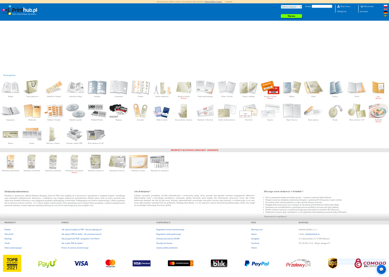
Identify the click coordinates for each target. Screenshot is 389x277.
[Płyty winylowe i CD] (356, 117)
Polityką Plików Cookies (213, 2)
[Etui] (378, 94)
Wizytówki (9, 234)
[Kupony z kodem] (270, 94)
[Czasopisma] (118, 94)
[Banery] (10, 141)
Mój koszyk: (368, 6)
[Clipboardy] (32, 117)
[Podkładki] (378, 117)
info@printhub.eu (312, 234)
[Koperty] (270, 117)
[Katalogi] (97, 94)
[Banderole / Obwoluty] (205, 117)
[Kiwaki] (335, 117)
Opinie (254, 234)
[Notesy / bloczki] (227, 94)
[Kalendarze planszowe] (95, 168)
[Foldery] (335, 94)
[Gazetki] (140, 94)
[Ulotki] (313, 94)
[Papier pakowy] (313, 117)
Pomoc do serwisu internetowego (75, 248)
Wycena (291, 16)
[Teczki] (356, 94)
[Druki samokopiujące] (205, 94)
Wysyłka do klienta (164, 243)
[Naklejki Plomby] (97, 117)
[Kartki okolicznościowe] (227, 117)
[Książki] (10, 94)
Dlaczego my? (257, 229)
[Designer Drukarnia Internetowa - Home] (20, 10)
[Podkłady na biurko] (138, 168)
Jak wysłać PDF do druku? (72, 243)
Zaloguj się (341, 11)
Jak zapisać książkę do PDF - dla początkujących (82, 229)
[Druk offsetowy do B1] (95, 141)
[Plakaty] (291, 94)
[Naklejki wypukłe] (75, 117)
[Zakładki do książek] (54, 94)
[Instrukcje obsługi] (75, 94)
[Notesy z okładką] (248, 94)
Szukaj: (308, 6)
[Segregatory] (10, 117)
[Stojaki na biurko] (183, 94)
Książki (8, 229)
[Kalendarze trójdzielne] (53, 168)
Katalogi (8, 238)
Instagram (255, 238)
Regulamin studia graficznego (168, 234)
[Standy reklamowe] (162, 94)
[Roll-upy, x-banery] (53, 141)
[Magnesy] (118, 117)
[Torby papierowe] (32, 94)
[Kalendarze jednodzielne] (10, 168)
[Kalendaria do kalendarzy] (159, 168)
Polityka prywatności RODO (168, 238)
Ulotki (7, 243)
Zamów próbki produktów (167, 248)
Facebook (255, 243)
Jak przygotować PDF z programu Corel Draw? (81, 238)
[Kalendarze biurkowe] (117, 168)
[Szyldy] (32, 141)
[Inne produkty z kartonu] (183, 117)
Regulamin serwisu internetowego (170, 229)
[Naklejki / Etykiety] (54, 117)
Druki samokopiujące (13, 248)
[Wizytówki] (248, 117)
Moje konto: (345, 6)
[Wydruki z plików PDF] (74, 141)
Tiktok (254, 248)
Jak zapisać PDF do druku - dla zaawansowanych (82, 234)
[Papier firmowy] (291, 117)
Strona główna (9, 75)
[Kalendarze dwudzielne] (32, 168)
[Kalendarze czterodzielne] (74, 168)
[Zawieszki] (140, 117)
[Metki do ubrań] (162, 117)
